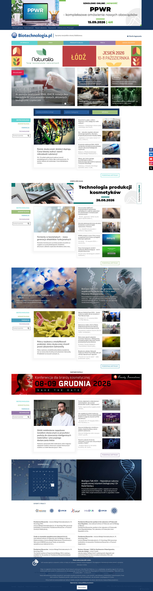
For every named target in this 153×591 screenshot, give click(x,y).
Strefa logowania (135, 36)
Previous (30, 464)
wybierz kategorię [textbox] (71, 112)
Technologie (24, 131)
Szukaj (105, 112)
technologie (84, 97)
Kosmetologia (23, 124)
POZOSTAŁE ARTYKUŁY (110, 175)
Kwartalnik (52, 28)
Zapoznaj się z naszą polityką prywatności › (82, 582)
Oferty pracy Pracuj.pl (65, 28)
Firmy (51, 42)
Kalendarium (29, 28)
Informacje (24, 42)
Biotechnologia (22, 120)
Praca (102, 42)
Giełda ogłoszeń (128, 42)
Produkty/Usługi (76, 42)
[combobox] (76, 112)
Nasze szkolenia (41, 28)
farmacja (83, 77)
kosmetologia (22, 93)
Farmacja (25, 127)
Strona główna (17, 28)
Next (56, 464)
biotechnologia (118, 77)
